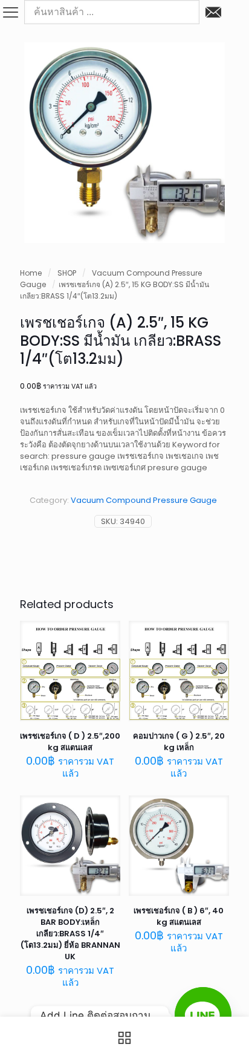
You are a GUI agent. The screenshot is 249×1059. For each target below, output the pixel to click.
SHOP (66, 273)
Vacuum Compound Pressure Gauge (144, 500)
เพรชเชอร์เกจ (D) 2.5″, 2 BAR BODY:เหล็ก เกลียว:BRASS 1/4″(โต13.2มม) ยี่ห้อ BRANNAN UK (70, 933)
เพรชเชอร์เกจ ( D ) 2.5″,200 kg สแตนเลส (70, 741)
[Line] (203, 1015)
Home (31, 273)
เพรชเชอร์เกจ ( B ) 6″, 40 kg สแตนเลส (179, 916)
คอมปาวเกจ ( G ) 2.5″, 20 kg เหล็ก (179, 741)
